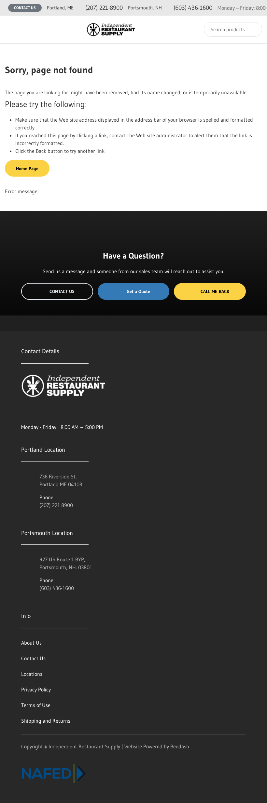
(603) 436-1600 (170, 7)
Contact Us (25, 7)
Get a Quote (138, 291)
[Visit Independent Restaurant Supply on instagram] (24, 411)
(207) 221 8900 (56, 505)
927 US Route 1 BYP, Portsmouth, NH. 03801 (65, 563)
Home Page (27, 168)
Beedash (179, 746)
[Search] (253, 29)
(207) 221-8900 (85, 7)
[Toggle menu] (11, 29)
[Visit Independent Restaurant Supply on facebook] (38, 411)
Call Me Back (215, 291)
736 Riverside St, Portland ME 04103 (60, 480)
